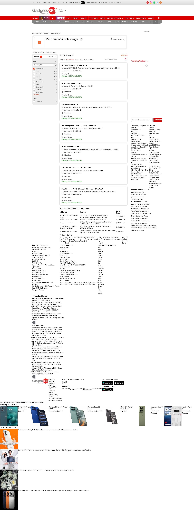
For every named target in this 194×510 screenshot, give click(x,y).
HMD (99, 253)
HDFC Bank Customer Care (140, 221)
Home (35, 18)
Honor (67, 22)
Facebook (65, 388)
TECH (82, 2)
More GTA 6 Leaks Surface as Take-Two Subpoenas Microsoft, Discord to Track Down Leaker (48, 353)
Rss (100, 388)
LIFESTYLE (71, 2)
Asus (52, 22)
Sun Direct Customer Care (140, 209)
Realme (124, 22)
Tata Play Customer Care (139, 211)
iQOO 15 (35, 261)
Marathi (118, 2)
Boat (59, 22)
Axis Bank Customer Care (139, 218)
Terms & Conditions (55, 398)
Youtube (79, 388)
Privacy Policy (53, 395)
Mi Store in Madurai (62, 239)
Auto (68, 18)
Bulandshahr (40, 87)
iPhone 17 (35, 284)
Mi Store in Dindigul (71, 239)
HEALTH (77, 2)
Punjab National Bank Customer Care (143, 228)
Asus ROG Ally (65, 280)
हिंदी (49, 2)
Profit (45, 2)
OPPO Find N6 (37, 253)
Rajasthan (106, 2)
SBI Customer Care (137, 230)
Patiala (38, 76)
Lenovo (75, 22)
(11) (55, 76)
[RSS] (160, 2)
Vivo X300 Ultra (37, 257)
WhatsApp (95, 388)
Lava (99, 265)
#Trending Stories (39, 296)
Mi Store (39, 33)
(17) (55, 71)
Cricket (59, 2)
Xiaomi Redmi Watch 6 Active (70, 271)
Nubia (100, 273)
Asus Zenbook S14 (38, 259)
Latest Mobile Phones (39, 288)
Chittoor (38, 90)
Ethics (50, 396)
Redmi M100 (64, 251)
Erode (38, 71)
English (64, 382)
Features (94, 18)
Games (88, 2)
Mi (155, 22)
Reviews (83, 18)
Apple (45, 22)
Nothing (100, 271)
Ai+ (99, 248)
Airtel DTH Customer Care (140, 204)
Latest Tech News (8, 427)
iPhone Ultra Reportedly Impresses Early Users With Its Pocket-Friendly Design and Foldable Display (46, 364)
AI (53, 18)
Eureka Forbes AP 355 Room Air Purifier (46, 286)
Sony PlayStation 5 (39, 271)
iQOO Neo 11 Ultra (66, 253)
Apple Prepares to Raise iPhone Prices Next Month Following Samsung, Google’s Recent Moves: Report (47, 343)
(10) (55, 79)
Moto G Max (64, 259)
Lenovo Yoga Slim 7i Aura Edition (43, 265)
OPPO (100, 276)
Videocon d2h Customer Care (141, 213)
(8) (56, 81)
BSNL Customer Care (138, 194)
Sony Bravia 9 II (65, 276)
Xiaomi (100, 294)
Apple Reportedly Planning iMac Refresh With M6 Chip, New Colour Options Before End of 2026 (47, 358)
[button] (33, 322)
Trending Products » (139, 61)
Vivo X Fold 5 (36, 269)
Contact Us (52, 387)
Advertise (51, 391)
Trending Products (8, 404)
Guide (102, 18)
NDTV (34, 2)
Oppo (109, 22)
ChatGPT (35, 251)
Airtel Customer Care (138, 192)
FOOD (65, 2)
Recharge (140, 18)
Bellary (38, 84)
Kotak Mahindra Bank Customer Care (143, 225)
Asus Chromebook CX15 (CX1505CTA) (72, 265)
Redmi (100, 282)
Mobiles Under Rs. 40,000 (41, 255)
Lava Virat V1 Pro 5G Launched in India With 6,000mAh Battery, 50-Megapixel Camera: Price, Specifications (47, 333)
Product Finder (114, 18)
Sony (142, 22)
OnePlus (101, 22)
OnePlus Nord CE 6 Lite (40, 274)
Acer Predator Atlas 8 (67, 278)
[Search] (125, 59)
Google (100, 251)
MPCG (113, 2)
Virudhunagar (40, 69)
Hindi (64, 384)
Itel (99, 263)
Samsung (134, 22)
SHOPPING (94, 2)
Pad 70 (62, 269)
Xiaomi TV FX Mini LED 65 (68, 274)
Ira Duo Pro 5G (65, 267)
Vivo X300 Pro (37, 263)
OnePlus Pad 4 (37, 276)
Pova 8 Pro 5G (65, 257)
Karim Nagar (39, 92)
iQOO (99, 261)
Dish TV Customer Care (139, 206)
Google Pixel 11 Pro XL (67, 261)
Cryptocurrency (37, 280)
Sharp (100, 286)
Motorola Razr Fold (39, 249)
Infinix (100, 259)
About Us (51, 379)
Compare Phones (38, 290)
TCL (99, 290)
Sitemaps (51, 381)
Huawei (100, 257)
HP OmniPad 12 (37, 273)
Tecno (100, 292)
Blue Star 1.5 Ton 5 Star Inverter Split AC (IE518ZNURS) (79, 282)
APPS (100, 2)
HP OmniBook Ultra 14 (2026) (42, 282)
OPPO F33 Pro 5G (38, 278)
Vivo (149, 22)
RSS (49, 389)
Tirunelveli (39, 79)
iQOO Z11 (63, 249)
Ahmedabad (39, 82)
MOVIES (53, 2)
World (39, 2)
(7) (56, 68)
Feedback (51, 383)
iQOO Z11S (63, 255)
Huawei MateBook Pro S (68, 263)
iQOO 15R (35, 267)
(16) (55, 74)
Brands (36, 22)
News (75, 18)
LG (83, 22)
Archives (51, 385)
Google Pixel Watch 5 (67, 273)
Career (50, 393)
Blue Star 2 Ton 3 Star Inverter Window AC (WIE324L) (78, 284)
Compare (129, 18)
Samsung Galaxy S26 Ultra (41, 248)
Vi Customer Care (137, 199)
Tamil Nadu (39, 101)
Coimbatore (39, 74)
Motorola (90, 22)
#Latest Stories (38, 325)
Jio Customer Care (137, 197)
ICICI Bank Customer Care (139, 223)
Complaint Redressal (55, 400)
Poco (117, 22)
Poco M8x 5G (64, 248)
